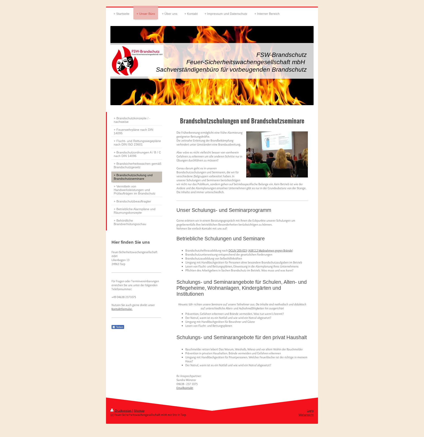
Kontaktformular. (122, 309)
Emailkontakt (184, 388)
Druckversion (123, 411)
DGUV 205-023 (238, 250)
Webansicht (306, 415)
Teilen (119, 327)
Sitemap (139, 411)
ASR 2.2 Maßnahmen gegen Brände (270, 250)
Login (310, 411)
